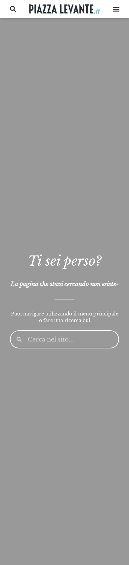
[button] (13, 9)
